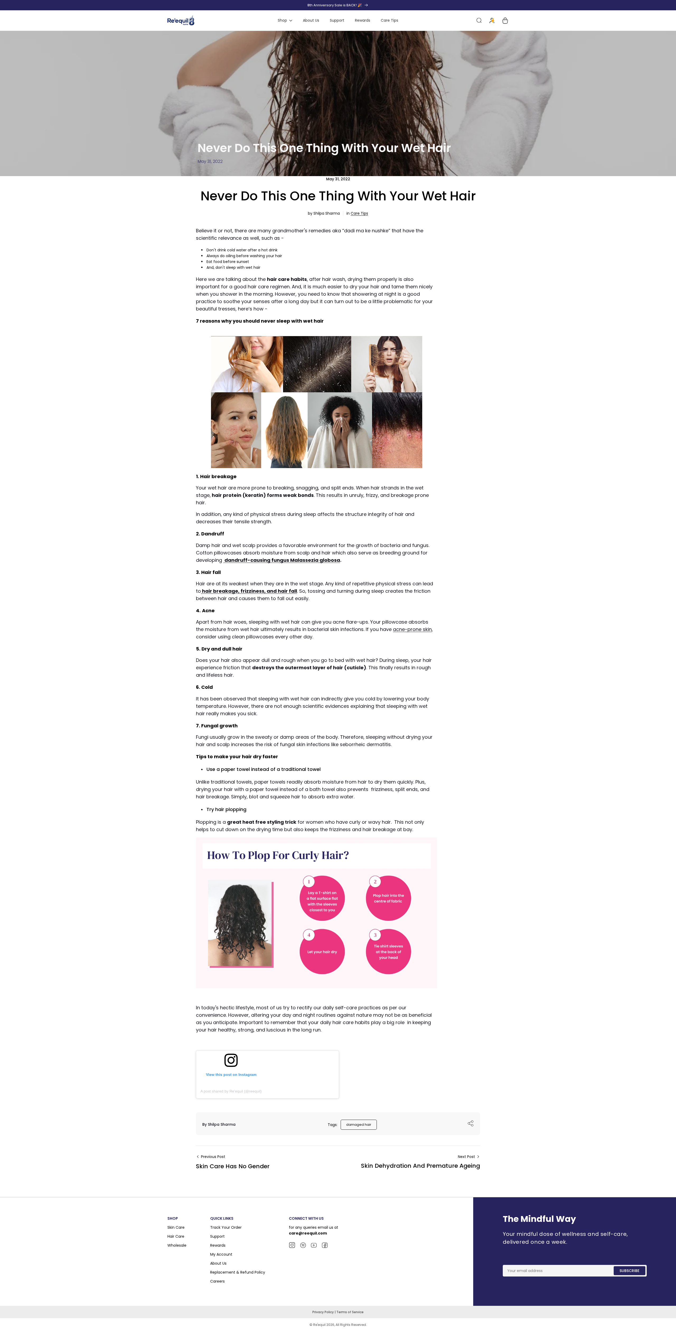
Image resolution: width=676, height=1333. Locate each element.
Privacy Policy (323, 1312)
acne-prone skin (412, 629)
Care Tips (359, 213)
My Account (221, 1254)
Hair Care (175, 1236)
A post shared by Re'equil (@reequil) (231, 1091)
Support (217, 1236)
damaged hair (358, 1124)
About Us (218, 1263)
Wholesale (176, 1245)
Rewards (218, 1245)
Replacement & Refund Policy (237, 1272)
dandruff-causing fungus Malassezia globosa (281, 560)
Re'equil (319, 1324)
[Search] (479, 20)
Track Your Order (226, 1227)
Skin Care (176, 1227)
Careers (217, 1281)
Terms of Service (350, 1312)
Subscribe (629, 1270)
